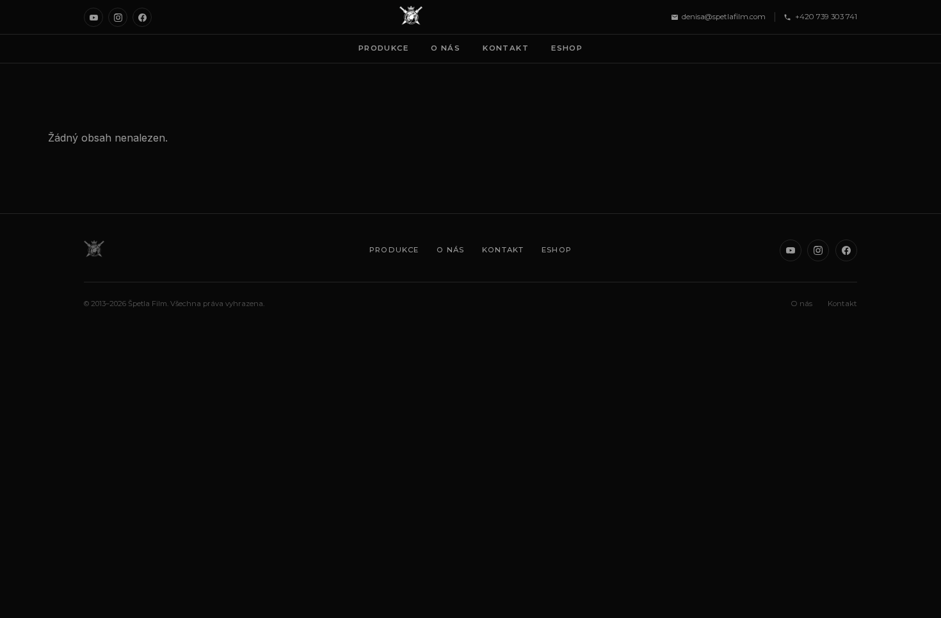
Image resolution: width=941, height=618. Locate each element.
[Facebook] (142, 17)
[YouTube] (93, 17)
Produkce (383, 48)
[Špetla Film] (410, 17)
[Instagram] (117, 17)
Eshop (567, 48)
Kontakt (506, 48)
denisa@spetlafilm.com (724, 16)
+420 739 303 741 (826, 16)
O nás (445, 48)
